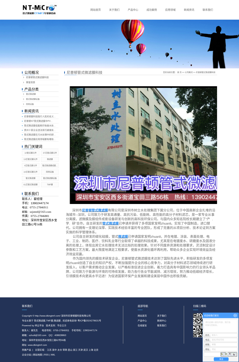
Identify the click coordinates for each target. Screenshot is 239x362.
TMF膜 (50, 185)
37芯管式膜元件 (50, 153)
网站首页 (95, 9)
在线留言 (142, 325)
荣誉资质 (30, 82)
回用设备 (30, 104)
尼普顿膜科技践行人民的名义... (40, 116)
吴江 (75, 350)
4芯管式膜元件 (30, 166)
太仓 (59, 350)
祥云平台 (39, 325)
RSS (46, 354)
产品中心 (133, 9)
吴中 (54, 350)
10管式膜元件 (31, 153)
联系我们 (208, 9)
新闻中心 (161, 320)
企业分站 (26, 354)
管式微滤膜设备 (33, 99)
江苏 (49, 350)
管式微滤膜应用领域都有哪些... (40, 139)
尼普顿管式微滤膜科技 (37, 77)
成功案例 (151, 9)
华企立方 (61, 325)
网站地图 (38, 354)
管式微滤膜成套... (49, 166)
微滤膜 (50, 159)
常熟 (65, 350)
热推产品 (26, 350)
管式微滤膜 (31, 94)
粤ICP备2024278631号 (89, 320)
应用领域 (170, 9)
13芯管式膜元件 (31, 159)
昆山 (70, 350)
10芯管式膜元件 (31, 172)
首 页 (179, 72)
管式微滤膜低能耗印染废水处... (40, 125)
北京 (96, 350)
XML (53, 354)
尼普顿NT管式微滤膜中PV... (38, 121)
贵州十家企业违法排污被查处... (40, 130)
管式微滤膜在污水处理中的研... (40, 134)
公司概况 (189, 72)
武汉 (85, 350)
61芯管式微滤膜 (31, 185)
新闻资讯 (189, 9)
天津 (80, 350)
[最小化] (235, 315)
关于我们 (114, 9)
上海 (91, 350)
